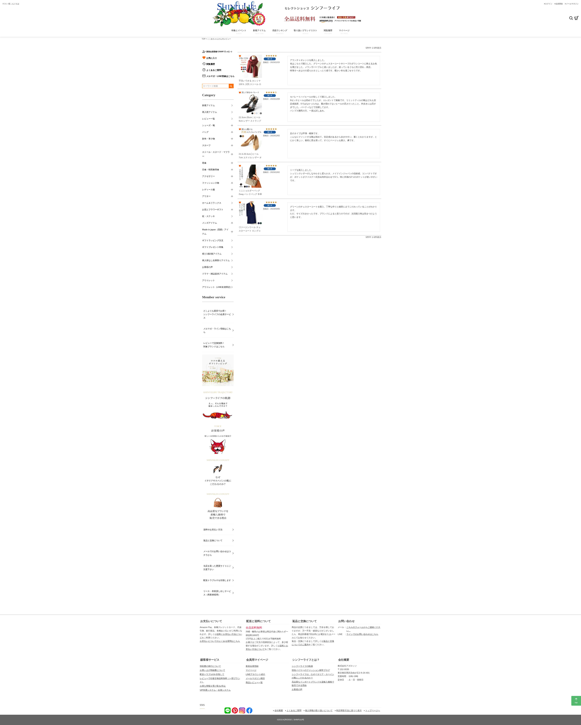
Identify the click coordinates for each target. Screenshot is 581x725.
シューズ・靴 (208, 125)
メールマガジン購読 (255, 678)
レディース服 (208, 189)
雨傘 (204, 163)
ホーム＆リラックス (211, 203)
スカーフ (206, 145)
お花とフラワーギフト (212, 209)
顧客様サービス (209, 659)
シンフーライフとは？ (306, 659)
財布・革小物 (208, 138)
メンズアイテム (209, 223)
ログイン (548, 4)
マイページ (251, 670)
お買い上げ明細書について (212, 670)
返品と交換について (212, 540)
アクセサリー (208, 176)
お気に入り (211, 58)
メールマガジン (572, 4)
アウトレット (208, 280)
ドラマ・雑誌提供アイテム (215, 273)
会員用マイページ (257, 659)
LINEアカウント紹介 (255, 674)
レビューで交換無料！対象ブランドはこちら (214, 345)
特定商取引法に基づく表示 (349, 710)
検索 (571, 18)
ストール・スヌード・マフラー (216, 154)
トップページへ (372, 710)
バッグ (205, 132)
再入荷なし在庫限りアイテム (216, 260)
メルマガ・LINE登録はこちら (220, 76)
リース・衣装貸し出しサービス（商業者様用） (217, 593)
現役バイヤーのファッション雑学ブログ (311, 670)
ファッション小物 (210, 183)
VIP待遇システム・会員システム (215, 690)
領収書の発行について (210, 666)
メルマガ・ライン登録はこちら (217, 330)
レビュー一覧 (208, 118)
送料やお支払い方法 (212, 529)
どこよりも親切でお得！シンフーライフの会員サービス (217, 314)
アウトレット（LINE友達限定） (217, 287)
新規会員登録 (252, 666)
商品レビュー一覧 (254, 682)
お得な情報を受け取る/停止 (213, 686)
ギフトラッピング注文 (212, 240)
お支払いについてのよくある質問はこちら (220, 641)
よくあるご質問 (213, 70)
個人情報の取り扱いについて (319, 710)
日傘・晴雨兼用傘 (210, 169)
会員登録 (559, 4)
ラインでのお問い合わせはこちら (362, 634)
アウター (206, 196)
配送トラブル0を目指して (212, 674)
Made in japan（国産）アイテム (215, 231)
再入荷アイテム (209, 112)
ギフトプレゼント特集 (212, 247)
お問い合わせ (346, 621)
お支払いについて (211, 621)
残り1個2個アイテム (212, 254)
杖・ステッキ (208, 216)
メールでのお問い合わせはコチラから (217, 553)
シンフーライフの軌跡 (302, 666)
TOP (203, 39)
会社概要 (343, 659)
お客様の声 (207, 267)
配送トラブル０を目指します (217, 580)
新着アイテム (208, 105)
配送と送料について (258, 621)
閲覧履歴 (210, 64)
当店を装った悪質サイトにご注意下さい (217, 568)
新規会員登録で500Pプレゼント (219, 52)
